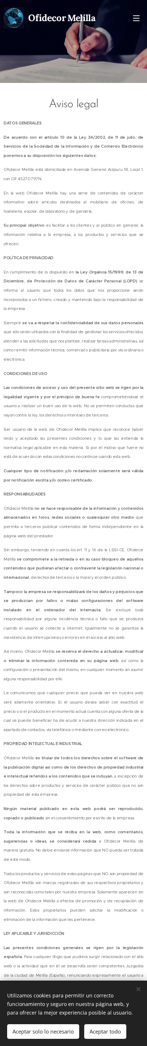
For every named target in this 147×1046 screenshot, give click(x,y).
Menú (136, 18)
